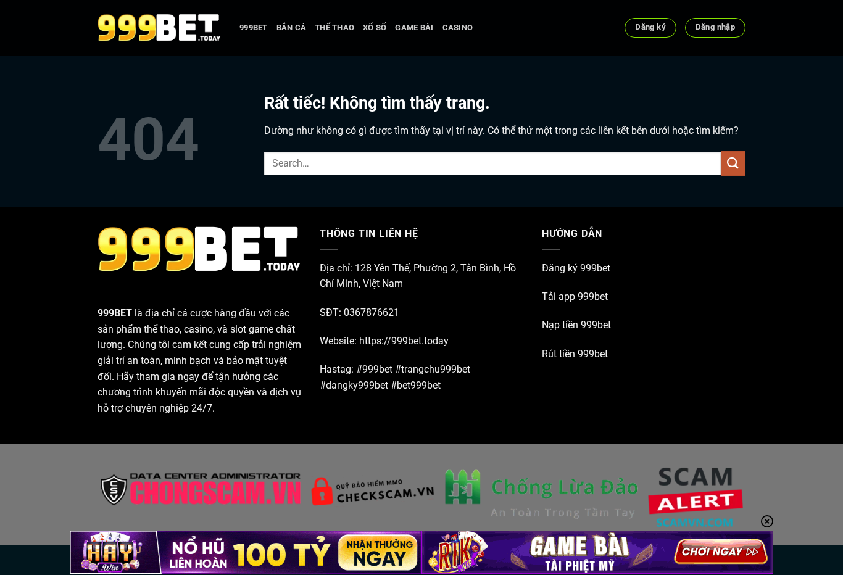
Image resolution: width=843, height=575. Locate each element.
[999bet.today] (159, 28)
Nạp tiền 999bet (576, 325)
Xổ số (374, 27)
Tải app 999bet (575, 296)
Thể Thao (334, 27)
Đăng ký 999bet (576, 268)
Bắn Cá (291, 27)
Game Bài (414, 27)
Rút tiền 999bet (575, 354)
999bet (253, 27)
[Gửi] (733, 163)
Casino (457, 27)
